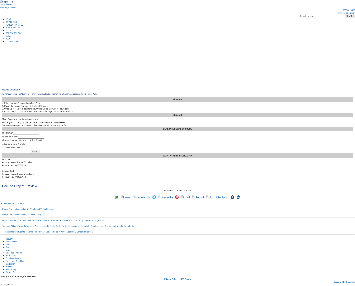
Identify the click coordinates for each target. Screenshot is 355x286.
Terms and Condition (15, 261)
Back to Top (11, 272)
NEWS (8, 35)
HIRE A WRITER (13, 27)
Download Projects (14, 252)
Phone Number (10, 136)
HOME (8, 19)
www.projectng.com (8, 7)
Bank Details (11, 255)
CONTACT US (12, 41)
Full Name (7, 132)
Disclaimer (10, 263)
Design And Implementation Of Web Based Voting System (27, 208)
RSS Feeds (185, 279)
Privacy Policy (171, 279)
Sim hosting (11, 269)
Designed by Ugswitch (344, 281)
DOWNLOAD (11, 22)
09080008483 (6, 4)
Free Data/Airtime (13, 258)
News (8, 249)
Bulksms (9, 266)
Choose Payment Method (22, 140)
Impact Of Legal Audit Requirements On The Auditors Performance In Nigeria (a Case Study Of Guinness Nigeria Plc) (53, 220)
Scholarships (11, 241)
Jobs (8, 244)
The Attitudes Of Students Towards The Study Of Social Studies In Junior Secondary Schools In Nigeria (47, 231)
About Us (10, 238)
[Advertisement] (177, 63)
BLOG (8, 38)
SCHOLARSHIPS (13, 33)
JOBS (8, 30)
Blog (7, 247)
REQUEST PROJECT (15, 24)
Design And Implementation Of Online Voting (21, 214)
